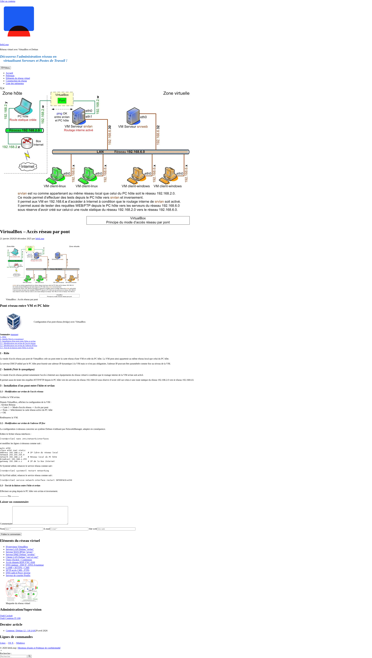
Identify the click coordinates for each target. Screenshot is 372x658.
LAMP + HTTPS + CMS (17, 567)
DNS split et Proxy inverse (18, 573)
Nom (2, 529)
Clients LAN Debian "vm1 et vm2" (22, 557)
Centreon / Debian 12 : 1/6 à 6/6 (20, 630)
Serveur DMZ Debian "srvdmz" (20, 554)
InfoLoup (4, 44)
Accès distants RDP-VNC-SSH (20, 562)
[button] (2, 88)
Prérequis (10, 75)
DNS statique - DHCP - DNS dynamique (25, 565)
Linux (3, 643)
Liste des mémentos (15, 83)
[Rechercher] (29, 656)
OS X (11, 643)
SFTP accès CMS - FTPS (17, 570)
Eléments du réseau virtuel (18, 78)
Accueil (9, 73)
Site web (93, 529)
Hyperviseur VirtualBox (17, 546)
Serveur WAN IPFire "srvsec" (19, 552)
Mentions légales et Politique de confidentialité (39, 648)
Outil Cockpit (6, 615)
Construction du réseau (16, 81)
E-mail (47, 529)
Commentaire (6, 523)
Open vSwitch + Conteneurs (19, 560)
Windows (20, 643)
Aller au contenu (7, 1)
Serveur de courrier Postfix (18, 575)
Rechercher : (6, 653)
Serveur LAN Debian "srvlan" (20, 549)
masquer (14, 334)
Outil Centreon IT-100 (10, 618)
